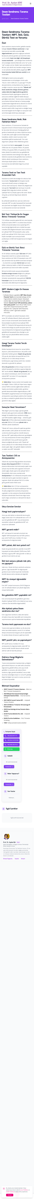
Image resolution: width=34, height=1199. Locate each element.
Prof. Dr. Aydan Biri (9, 842)
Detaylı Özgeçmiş (7, 859)
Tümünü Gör (8, 766)
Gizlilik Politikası (10, 1192)
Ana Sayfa (6, 18)
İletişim (23, 859)
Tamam (10, 1195)
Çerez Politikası (24, 1190)
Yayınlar (17, 859)
